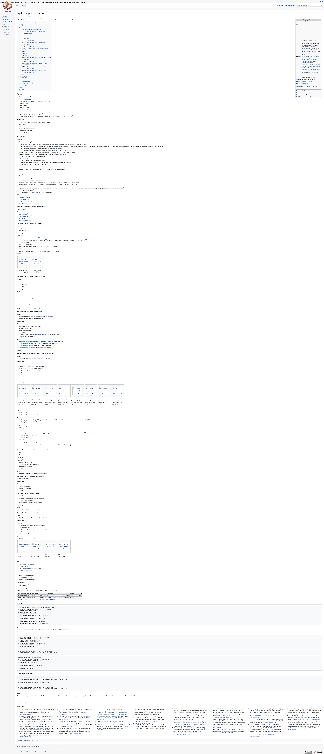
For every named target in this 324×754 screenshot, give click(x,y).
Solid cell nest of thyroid (25, 203)
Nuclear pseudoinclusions (29, 146)
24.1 (254, 718)
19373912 (153, 716)
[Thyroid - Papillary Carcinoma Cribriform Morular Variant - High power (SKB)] (37, 391)
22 (23, 459)
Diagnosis (27, 740)
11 (27, 227)
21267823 (48, 719)
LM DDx (298, 64)
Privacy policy (20, 751)
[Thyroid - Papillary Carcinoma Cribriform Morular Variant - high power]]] (51, 391)
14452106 (64, 719)
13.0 (137, 717)
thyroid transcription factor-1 (30, 568)
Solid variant (22, 218)
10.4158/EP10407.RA (191, 714)
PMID (44, 719)
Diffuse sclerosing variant (25, 220)
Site (297, 83)
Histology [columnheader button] (50, 593)
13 (39, 237)
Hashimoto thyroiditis (307, 66)
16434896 (293, 729)
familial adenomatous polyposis (309, 86)
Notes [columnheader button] (72, 593)
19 (89, 419)
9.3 (103, 708)
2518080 (178, 726)
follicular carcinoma (36, 316)
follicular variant (305, 58)
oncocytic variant (306, 62)
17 (23, 323)
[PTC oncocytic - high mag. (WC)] (51, 546)
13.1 (139, 717)
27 (28, 572)
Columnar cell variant (24, 216)
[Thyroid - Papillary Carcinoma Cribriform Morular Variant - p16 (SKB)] (91, 391)
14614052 (217, 727)
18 (49, 358)
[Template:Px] (308, 31)
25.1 (254, 724)
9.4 (105, 708)
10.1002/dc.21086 (141, 716)
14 (86, 239)
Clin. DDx (298, 96)
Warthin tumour (29, 478)
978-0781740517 (27, 714)
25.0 (252, 724)
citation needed (28, 570)
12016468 (48, 730)
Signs (297, 90)
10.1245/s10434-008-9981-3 (197, 724)
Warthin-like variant (306, 61)
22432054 (102, 719)
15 (23, 291)
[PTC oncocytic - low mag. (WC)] (24, 546)
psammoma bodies (57, 597)
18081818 (228, 717)
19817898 (190, 734)
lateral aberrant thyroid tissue (59, 188)
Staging (298, 81)
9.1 (100, 708)
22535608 (293, 714)
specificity (56, 146)
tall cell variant (305, 56)
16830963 (78, 733)
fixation (34, 180)
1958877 (87, 718)
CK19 (309, 76)
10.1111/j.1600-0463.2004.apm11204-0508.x (264, 715)
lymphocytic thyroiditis (307, 64)
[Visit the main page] (7, 6)
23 (38, 464)
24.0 (252, 718)
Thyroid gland (22, 702)
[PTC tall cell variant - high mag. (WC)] (37, 262)
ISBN (21, 714)
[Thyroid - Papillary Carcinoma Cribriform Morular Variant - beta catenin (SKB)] (118, 391)
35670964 (317, 719)
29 (56, 590)
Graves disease (316, 64)
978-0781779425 (142, 730)
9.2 (101, 708)
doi (27, 730)
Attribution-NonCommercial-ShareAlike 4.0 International (41, 749)
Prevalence (299, 92)
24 (45, 517)
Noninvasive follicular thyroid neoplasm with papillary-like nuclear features (38, 341)
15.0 (137, 724)
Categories (20, 740)
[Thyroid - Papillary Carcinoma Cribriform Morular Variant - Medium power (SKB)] (24, 391)
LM (297, 43)
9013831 (272, 722)
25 (46, 529)
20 (36, 421)
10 (33, 219)
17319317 (68, 726)
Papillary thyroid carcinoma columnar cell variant (37, 16)
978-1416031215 (229, 733)
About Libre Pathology (29, 751)
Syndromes (299, 86)
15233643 (255, 717)
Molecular (298, 79)
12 (23, 235)
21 (85, 432)
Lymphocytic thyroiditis (25, 197)
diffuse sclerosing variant (311, 59)
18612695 (187, 726)
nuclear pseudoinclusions (38, 334)
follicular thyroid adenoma (308, 69)
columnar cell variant (314, 56)
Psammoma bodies (24, 109)
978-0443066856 (190, 719)
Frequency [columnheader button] (35, 593)
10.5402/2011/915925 (108, 717)
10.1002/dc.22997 (271, 734)
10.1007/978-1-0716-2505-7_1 (303, 719)
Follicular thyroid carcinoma (26, 343)
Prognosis (298, 94)
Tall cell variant (23, 214)
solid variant (314, 61)
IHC (297, 76)
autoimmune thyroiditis (38, 517)
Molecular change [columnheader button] (23, 593)
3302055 (120, 717)
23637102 (255, 736)
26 (29, 566)
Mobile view (44, 751)
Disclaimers (37, 751)
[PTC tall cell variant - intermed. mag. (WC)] (24, 262)
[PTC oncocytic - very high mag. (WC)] (64, 546)
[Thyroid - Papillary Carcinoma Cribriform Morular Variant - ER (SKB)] (104, 391)
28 (28, 584)
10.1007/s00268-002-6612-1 (35, 730)
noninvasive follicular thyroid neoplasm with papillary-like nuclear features (310, 72)
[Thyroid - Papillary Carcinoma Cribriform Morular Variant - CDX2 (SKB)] (77, 391)
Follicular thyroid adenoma (26, 345)
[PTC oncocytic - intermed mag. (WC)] (37, 546)
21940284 (203, 714)
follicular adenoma (48, 316)
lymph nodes (27, 99)
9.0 (98, 708)
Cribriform (23, 377)
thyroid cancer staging (307, 81)
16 (45, 318)
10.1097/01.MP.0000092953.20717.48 (234, 726)
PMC (83, 718)
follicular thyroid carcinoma (312, 67)
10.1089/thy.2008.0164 (142, 721)
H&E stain (315, 40)
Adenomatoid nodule (24, 347)
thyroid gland (305, 83)
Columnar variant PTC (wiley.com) (30, 308)
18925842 (155, 721)
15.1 (139, 724)
